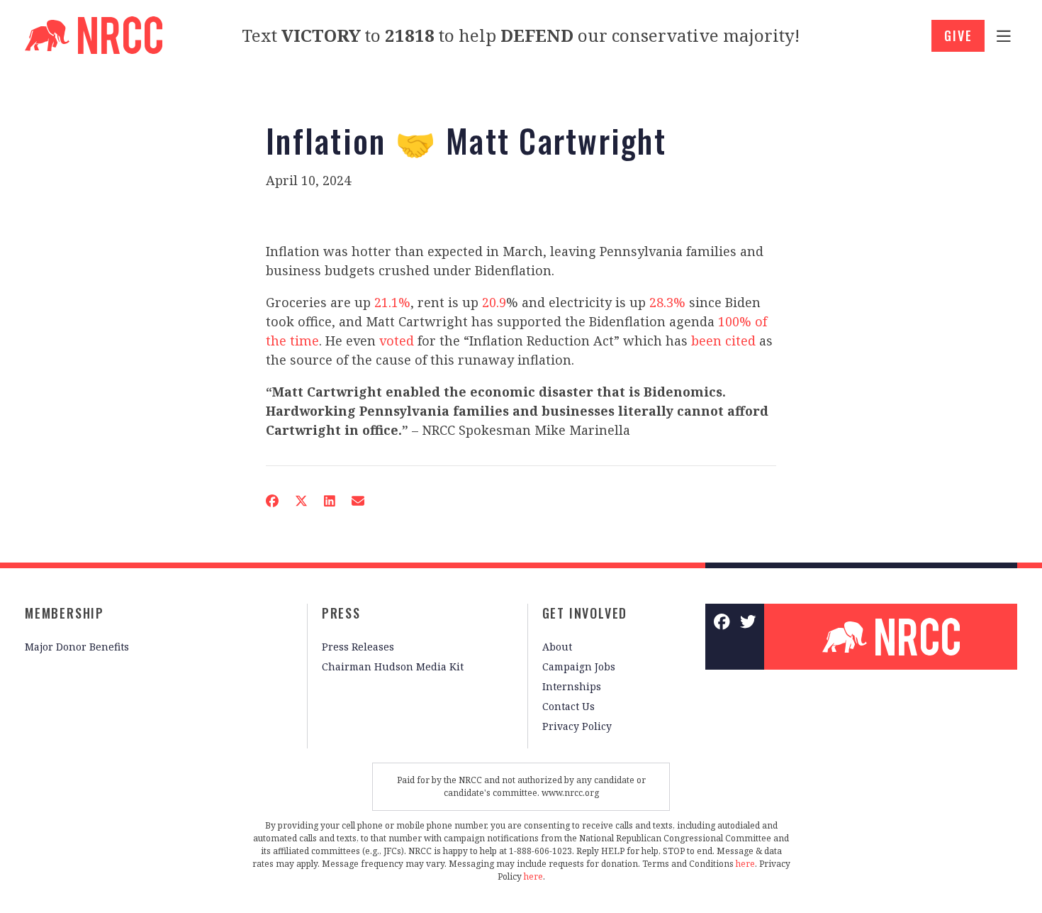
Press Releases (358, 646)
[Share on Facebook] (272, 501)
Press (341, 613)
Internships (571, 686)
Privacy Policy (577, 726)
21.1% (392, 302)
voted (396, 340)
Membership (64, 613)
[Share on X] (301, 501)
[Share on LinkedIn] (330, 501)
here (745, 864)
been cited (723, 340)
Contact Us (568, 706)
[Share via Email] (358, 501)
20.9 (494, 302)
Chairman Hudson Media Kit (393, 666)
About (557, 646)
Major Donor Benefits (77, 646)
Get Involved (585, 613)
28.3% (667, 302)
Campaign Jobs (578, 666)
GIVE (958, 35)
